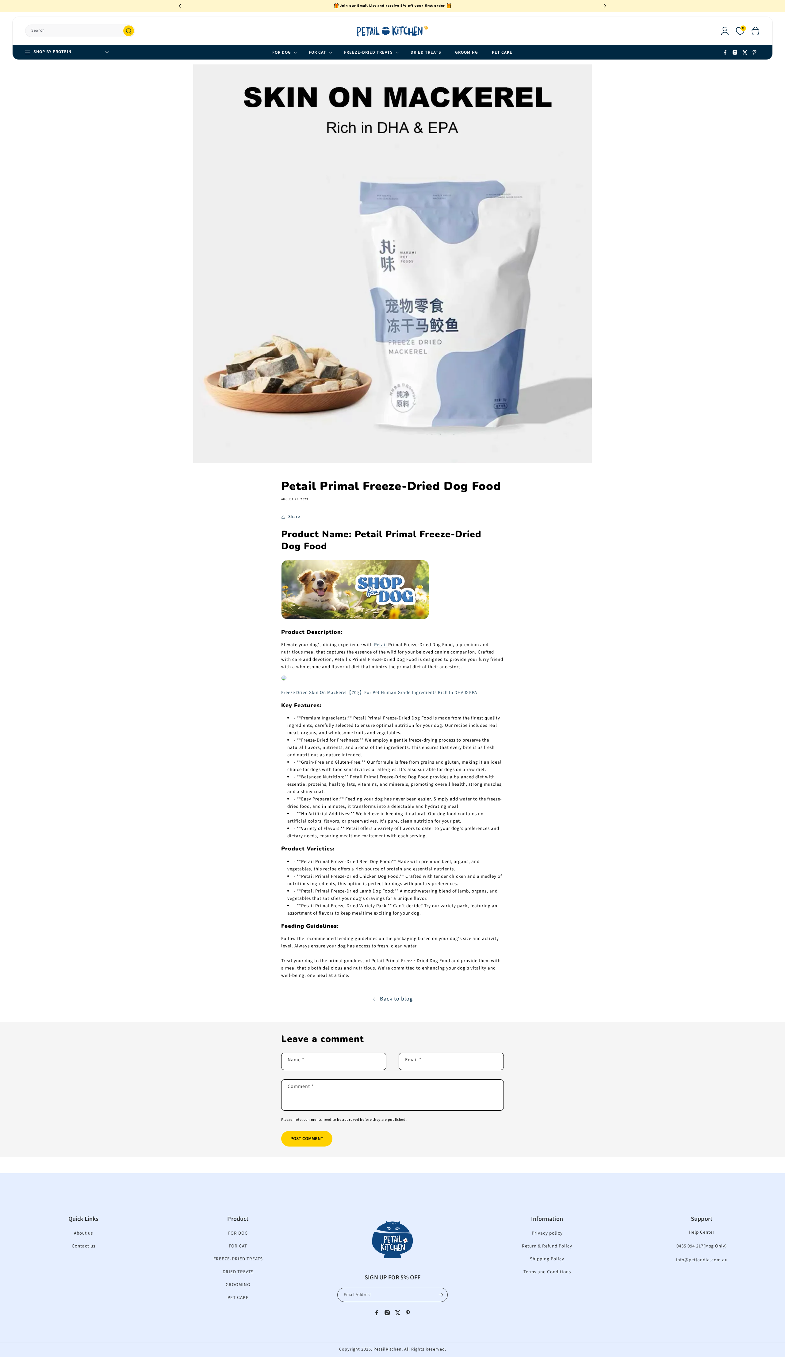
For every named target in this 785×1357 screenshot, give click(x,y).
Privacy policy (547, 1233)
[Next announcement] (605, 6)
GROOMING (238, 1285)
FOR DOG (238, 1233)
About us (83, 1233)
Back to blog (396, 999)
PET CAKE (238, 1297)
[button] (755, 31)
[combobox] (80, 31)
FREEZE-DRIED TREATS (238, 1259)
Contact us (83, 1246)
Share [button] (294, 517)
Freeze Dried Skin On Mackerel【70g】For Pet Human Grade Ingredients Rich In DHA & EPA (379, 692)
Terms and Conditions (547, 1272)
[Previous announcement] (180, 6)
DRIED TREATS (238, 1272)
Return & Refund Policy (547, 1246)
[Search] (128, 30)
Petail (381, 645)
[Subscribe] (440, 1295)
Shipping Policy (547, 1259)
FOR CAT (238, 1246)
